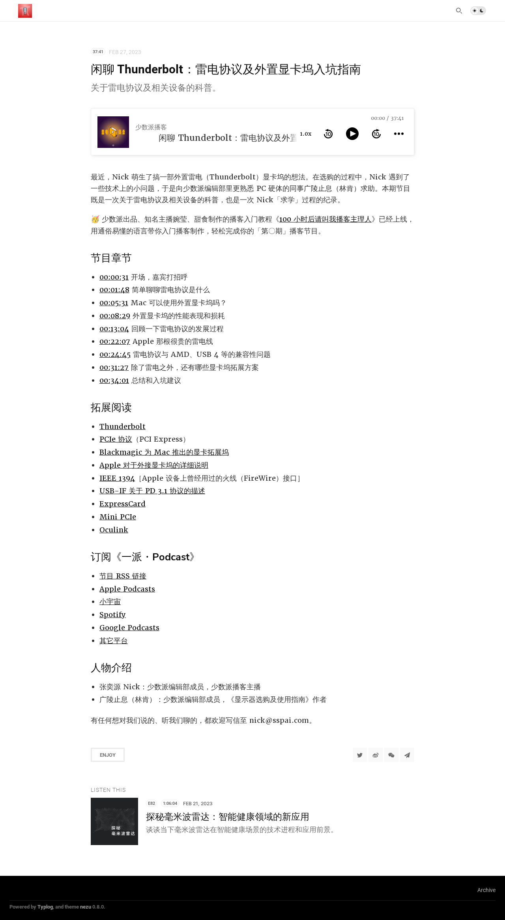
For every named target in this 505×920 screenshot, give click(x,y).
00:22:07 (114, 341)
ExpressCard (122, 503)
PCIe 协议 (115, 439)
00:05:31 (113, 302)
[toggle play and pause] (352, 133)
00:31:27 (114, 367)
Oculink (113, 529)
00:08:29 (114, 315)
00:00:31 (114, 277)
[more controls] (399, 133)
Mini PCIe (117, 516)
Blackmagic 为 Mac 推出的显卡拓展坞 (164, 452)
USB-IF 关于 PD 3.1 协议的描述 (152, 490)
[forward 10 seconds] (376, 133)
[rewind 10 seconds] (328, 133)
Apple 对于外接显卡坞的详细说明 (153, 465)
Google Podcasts (129, 627)
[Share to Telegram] (407, 755)
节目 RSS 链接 (122, 575)
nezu (85, 906)
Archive (486, 890)
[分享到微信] (391, 755)
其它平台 (113, 640)
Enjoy (108, 754)
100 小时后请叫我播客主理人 (325, 219)
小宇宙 (110, 601)
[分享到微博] (375, 755)
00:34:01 (114, 380)
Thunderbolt (122, 426)
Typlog (45, 906)
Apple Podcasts (127, 588)
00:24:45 (115, 354)
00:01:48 (114, 289)
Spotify (112, 614)
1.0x (305, 133)
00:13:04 (114, 328)
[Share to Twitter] (360, 755)
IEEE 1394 (117, 478)
